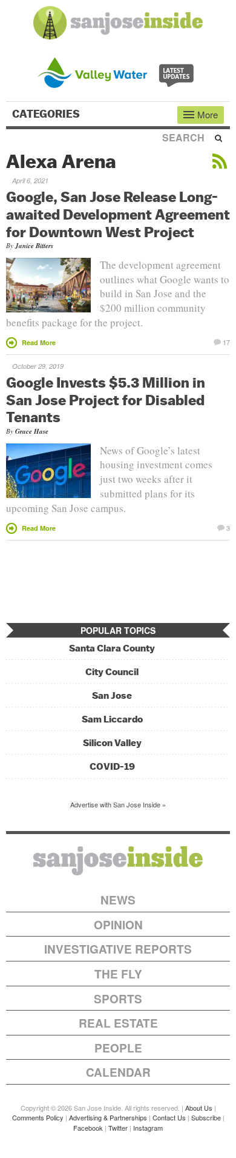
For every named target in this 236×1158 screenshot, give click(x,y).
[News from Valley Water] (118, 71)
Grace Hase (31, 431)
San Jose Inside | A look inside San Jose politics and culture (118, 860)
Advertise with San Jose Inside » (118, 804)
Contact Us (169, 1117)
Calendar (118, 1072)
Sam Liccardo (112, 719)
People (118, 1048)
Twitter (118, 1128)
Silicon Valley (112, 743)
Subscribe (206, 1117)
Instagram (148, 1128)
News (118, 900)
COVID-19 (112, 766)
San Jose (112, 695)
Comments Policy (38, 1117)
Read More (39, 342)
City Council (112, 672)
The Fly (118, 974)
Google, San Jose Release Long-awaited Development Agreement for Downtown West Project (118, 214)
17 (226, 341)
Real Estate (118, 1023)
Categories (47, 114)
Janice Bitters (34, 246)
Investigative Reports (118, 949)
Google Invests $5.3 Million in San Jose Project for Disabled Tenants (105, 399)
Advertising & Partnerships (108, 1117)
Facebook (88, 1128)
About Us (198, 1108)
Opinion (118, 925)
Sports (118, 999)
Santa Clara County (112, 648)
